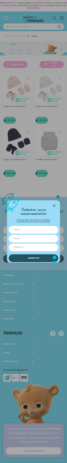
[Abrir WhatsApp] (59, 455)
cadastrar (34, 258)
